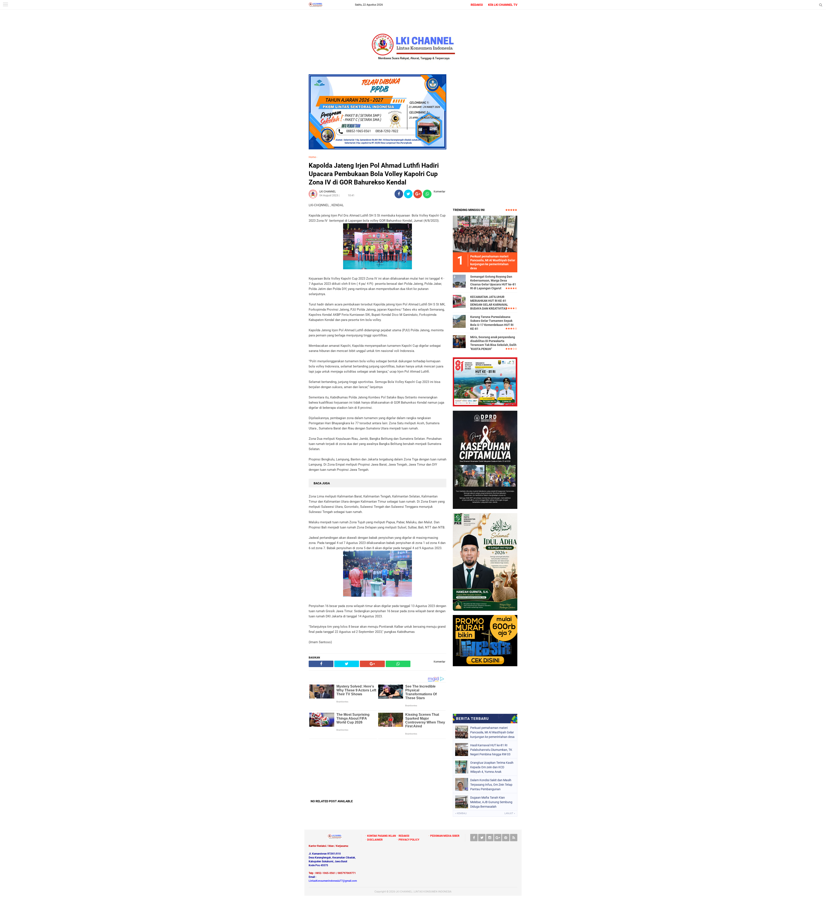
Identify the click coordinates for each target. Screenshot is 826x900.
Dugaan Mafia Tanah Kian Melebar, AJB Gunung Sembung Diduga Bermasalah (491, 802)
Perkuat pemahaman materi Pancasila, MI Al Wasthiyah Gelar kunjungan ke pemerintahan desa (492, 732)
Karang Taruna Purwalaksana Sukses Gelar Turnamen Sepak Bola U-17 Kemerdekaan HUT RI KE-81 (491, 322)
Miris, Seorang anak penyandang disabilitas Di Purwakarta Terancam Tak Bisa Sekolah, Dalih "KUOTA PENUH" (493, 343)
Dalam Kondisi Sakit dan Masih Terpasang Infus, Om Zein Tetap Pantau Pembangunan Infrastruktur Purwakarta (491, 784)
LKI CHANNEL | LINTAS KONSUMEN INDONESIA (424, 891)
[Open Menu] (5, 5)
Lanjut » (509, 813)
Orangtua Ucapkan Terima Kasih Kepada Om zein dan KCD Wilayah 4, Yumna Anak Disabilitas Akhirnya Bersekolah (491, 767)
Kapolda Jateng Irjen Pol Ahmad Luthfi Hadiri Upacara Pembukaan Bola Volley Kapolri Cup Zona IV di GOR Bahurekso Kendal (374, 174)
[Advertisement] (377, 769)
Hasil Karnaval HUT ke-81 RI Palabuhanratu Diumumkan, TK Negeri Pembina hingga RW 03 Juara (491, 750)
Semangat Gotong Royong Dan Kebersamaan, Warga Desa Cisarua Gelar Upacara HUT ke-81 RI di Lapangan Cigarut (493, 282)
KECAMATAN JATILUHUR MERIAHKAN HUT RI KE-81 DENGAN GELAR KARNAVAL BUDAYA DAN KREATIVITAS (489, 302)
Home (312, 157)
